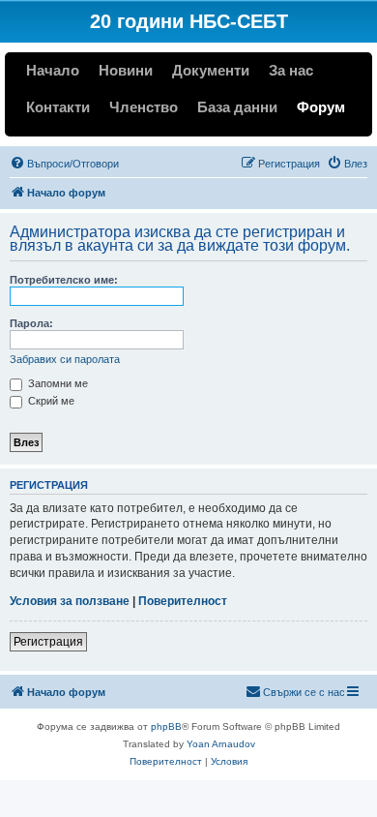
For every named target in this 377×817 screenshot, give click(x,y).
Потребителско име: (64, 280)
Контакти (58, 107)
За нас (291, 70)
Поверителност (182, 601)
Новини (126, 70)
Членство (143, 107)
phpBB (166, 726)
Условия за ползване (70, 601)
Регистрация (48, 642)
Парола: (31, 323)
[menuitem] (64, 163)
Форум (321, 107)
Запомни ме (56, 383)
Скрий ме (49, 401)
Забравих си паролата (65, 359)
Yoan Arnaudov (221, 744)
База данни (237, 107)
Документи (210, 70)
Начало (52, 70)
